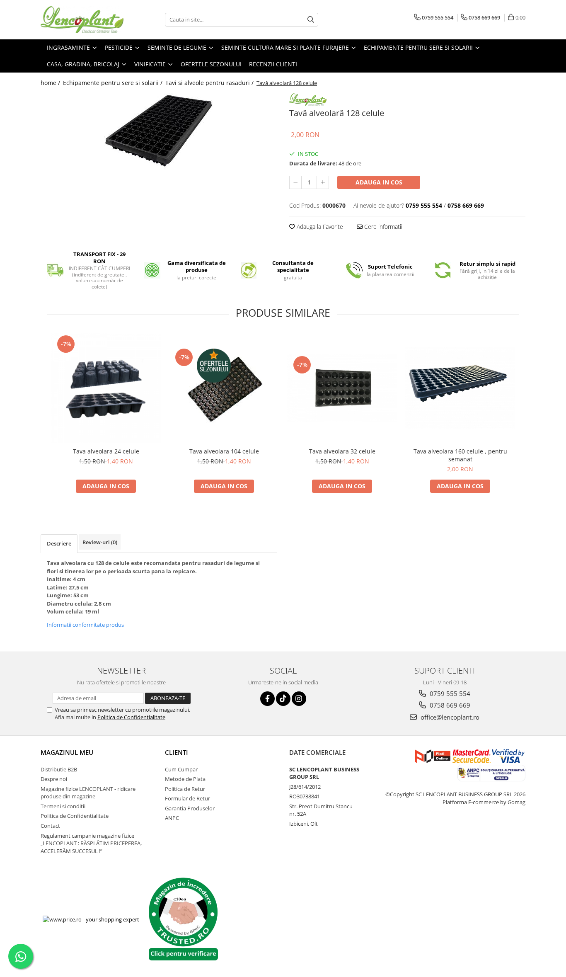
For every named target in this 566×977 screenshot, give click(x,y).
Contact (50, 825)
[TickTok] (283, 698)
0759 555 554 (449, 693)
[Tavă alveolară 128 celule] (159, 133)
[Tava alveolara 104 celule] (224, 388)
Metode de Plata (185, 779)
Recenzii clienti (273, 64)
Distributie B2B (59, 769)
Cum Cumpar (181, 769)
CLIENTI (176, 752)
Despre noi (54, 779)
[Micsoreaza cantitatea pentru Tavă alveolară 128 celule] (295, 182)
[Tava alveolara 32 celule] (342, 388)
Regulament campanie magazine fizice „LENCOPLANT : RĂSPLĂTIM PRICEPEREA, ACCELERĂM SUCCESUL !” (91, 843)
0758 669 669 (449, 705)
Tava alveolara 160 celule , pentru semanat (460, 455)
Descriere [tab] (59, 543)
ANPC (172, 818)
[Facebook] (267, 698)
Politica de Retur (185, 789)
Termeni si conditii (63, 806)
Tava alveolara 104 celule (224, 451)
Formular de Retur (187, 798)
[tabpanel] (159, 133)
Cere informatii (382, 226)
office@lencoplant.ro (449, 717)
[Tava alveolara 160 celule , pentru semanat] (460, 388)
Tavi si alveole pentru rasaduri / (210, 83)
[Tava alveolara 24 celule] (106, 388)
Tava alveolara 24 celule (106, 451)
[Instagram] (299, 698)
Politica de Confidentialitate (131, 717)
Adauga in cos (379, 182)
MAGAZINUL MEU (67, 752)
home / (51, 83)
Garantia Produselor (190, 808)
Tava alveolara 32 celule (342, 451)
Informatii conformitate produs (85, 624)
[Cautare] (310, 20)
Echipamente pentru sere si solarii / (113, 83)
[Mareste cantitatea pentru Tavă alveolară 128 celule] (323, 182)
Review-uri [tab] (99, 542)
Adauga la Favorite (319, 226)
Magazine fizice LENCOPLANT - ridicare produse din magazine (88, 792)
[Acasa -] (82, 19)
